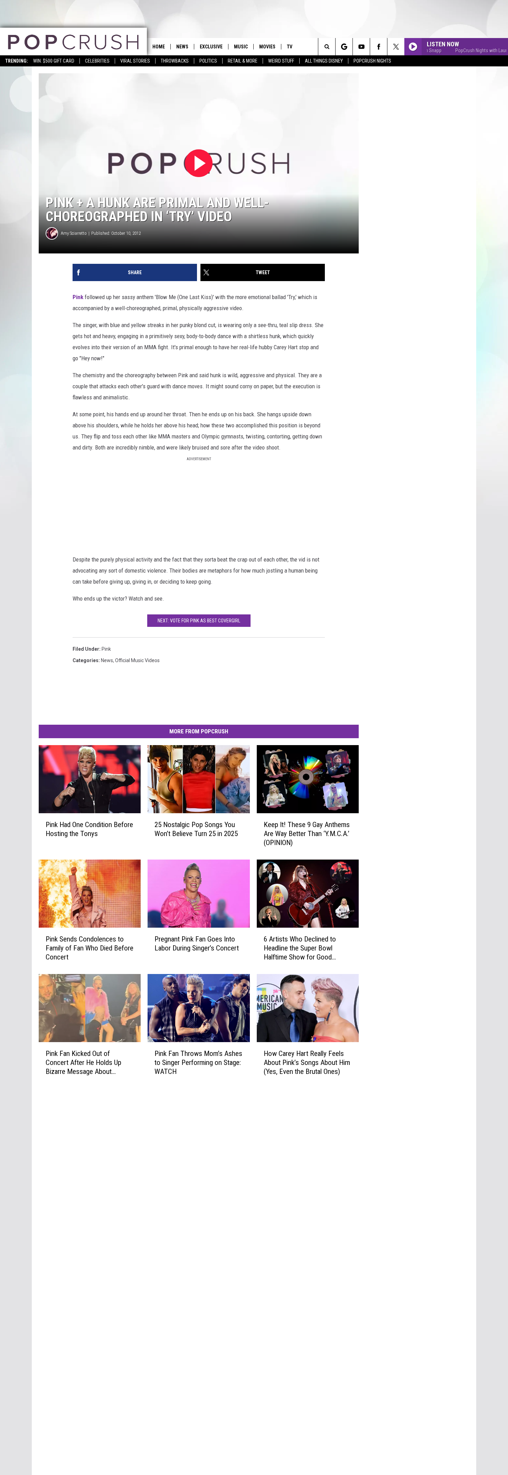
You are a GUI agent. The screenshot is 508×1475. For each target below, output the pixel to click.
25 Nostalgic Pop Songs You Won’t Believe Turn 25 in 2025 (196, 829)
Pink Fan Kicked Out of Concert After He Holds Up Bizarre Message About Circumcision (83, 1062)
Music (241, 46)
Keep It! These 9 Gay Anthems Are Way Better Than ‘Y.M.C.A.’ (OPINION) (307, 833)
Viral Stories (135, 61)
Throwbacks (175, 61)
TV (289, 46)
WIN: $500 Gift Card (53, 61)
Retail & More (242, 61)
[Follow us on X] (395, 46)
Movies (267, 46)
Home (158, 46)
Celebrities (97, 61)
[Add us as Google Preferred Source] (344, 46)
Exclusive (211, 46)
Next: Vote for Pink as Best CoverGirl (199, 620)
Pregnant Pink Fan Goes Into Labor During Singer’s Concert (196, 943)
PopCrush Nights (372, 61)
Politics (208, 61)
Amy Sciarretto (74, 233)
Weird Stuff (281, 61)
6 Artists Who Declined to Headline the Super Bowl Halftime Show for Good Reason (300, 948)
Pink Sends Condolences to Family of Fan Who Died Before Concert (89, 948)
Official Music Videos (137, 660)
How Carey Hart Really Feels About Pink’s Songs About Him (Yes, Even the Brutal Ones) (307, 1062)
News (182, 46)
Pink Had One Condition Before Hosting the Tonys (89, 829)
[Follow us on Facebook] (378, 46)
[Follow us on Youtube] (361, 46)
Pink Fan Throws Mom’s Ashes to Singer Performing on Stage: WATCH (198, 1062)
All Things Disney (324, 61)
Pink (78, 297)
